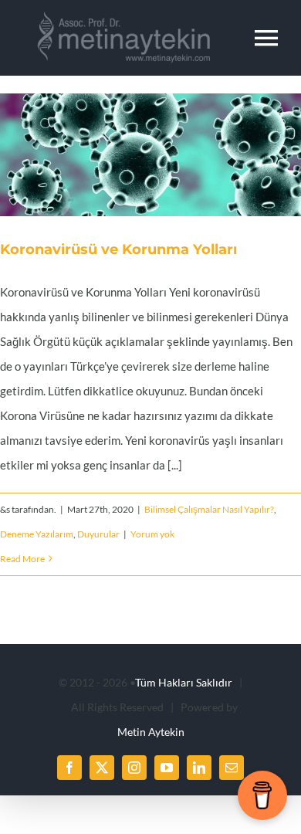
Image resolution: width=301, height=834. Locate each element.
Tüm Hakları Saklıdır (183, 682)
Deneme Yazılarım (36, 534)
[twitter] (102, 767)
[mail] (231, 767)
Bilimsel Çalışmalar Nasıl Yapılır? (209, 509)
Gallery (169, 155)
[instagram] (134, 767)
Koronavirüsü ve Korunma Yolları (132, 155)
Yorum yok (152, 534)
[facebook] (69, 767)
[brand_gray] (116, 17)
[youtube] (166, 767)
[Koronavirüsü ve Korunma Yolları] (150, 154)
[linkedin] (199, 767)
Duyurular (98, 534)
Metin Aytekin (150, 731)
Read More (22, 558)
